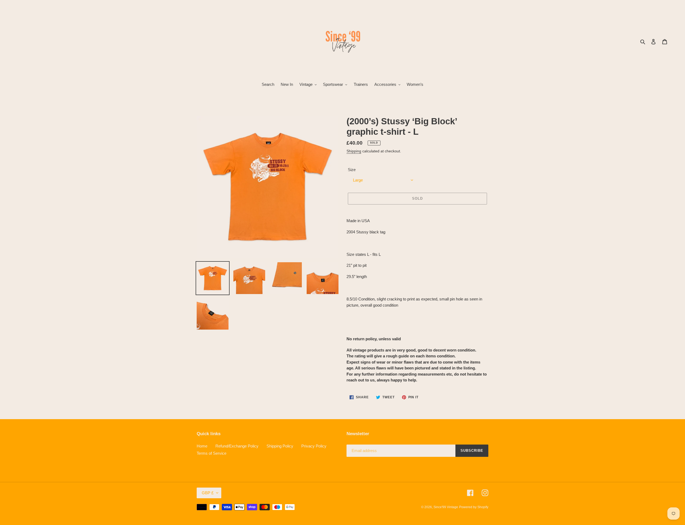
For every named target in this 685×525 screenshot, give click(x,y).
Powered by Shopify (473, 507)
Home (202, 446)
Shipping (354, 151)
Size (352, 169)
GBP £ (208, 493)
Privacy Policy (313, 446)
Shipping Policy (280, 446)
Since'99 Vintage (445, 507)
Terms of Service (211, 453)
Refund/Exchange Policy (236, 446)
